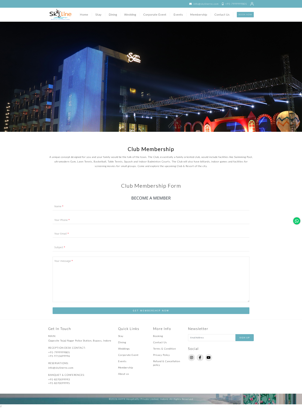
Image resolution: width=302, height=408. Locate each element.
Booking (158, 335)
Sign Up (244, 337)
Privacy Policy (161, 354)
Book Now (245, 14)
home (84, 14)
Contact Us (160, 342)
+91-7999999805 (236, 3)
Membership (198, 14)
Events (178, 14)
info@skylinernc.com (206, 3)
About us (123, 373)
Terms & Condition (164, 348)
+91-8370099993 (59, 379)
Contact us (222, 14)
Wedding (130, 14)
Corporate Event (154, 14)
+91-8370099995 (59, 383)
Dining (113, 14)
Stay (98, 14)
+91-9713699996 (59, 355)
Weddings (124, 348)
